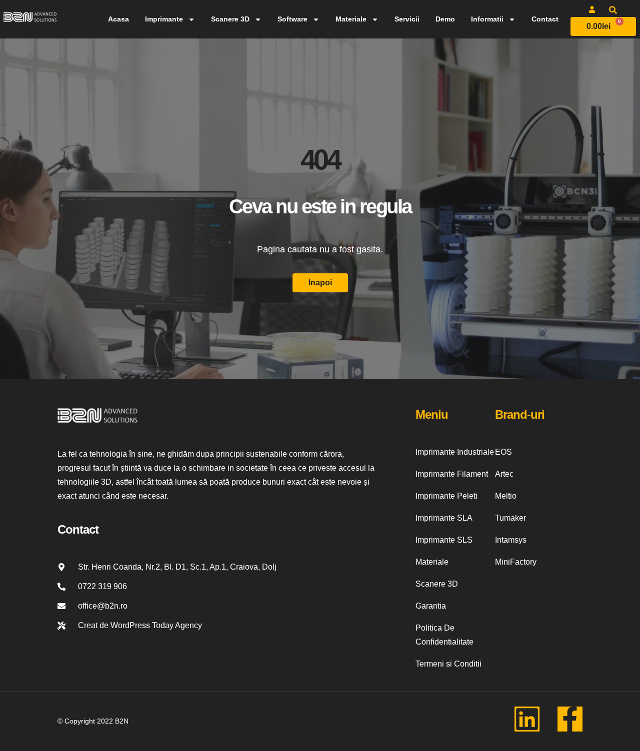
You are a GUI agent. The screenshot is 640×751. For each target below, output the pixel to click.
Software (293, 19)
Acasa (118, 19)
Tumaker (510, 518)
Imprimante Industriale (455, 452)
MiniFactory (515, 562)
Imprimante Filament (452, 474)
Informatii (487, 19)
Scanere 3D (230, 19)
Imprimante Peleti (447, 496)
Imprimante (164, 19)
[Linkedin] (527, 719)
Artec (504, 474)
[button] (613, 9)
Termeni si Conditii (449, 664)
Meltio (505, 496)
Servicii (407, 19)
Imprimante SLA (444, 518)
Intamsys (510, 540)
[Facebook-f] (570, 719)
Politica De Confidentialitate (445, 635)
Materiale (351, 19)
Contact (545, 19)
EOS (503, 452)
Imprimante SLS (444, 540)
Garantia (431, 606)
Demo (445, 19)
